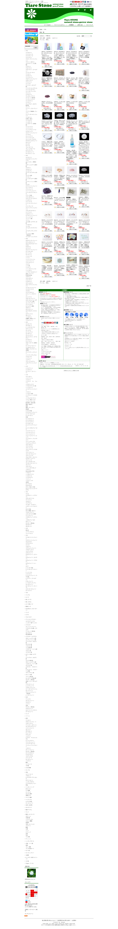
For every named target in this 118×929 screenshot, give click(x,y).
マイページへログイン (59, 24)
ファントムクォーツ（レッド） (31, 436)
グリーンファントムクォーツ (31, 208)
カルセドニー (29, 169)
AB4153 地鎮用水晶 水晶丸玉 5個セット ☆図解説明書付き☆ (47, 79)
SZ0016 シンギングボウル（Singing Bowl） (84, 103)
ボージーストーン (30, 749)
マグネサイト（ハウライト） (31, 496)
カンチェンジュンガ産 (31, 639)
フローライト (29, 466)
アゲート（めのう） (30, 62)
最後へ (47, 39)
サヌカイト (28, 246)
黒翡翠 (27, 409)
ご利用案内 (71, 24)
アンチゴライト (29, 100)
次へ (44, 39)
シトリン (28, 257)
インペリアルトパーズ (31, 129)
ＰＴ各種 (28, 790)
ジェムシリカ (29, 256)
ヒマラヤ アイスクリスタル (31, 738)
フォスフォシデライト (31, 443)
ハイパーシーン (29, 378)
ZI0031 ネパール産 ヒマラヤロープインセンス (47, 177)
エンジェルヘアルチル (31, 139)
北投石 (27, 482)
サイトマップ (89, 24)
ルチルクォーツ (29, 552)
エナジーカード (29, 774)
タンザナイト (29, 333)
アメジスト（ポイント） (31, 725)
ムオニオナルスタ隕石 (31, 513)
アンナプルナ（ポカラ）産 (31, 642)
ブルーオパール (29, 147)
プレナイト (28, 464)
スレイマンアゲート (30, 303)
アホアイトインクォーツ (31, 78)
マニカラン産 (29, 652)
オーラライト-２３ (30, 153)
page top (89, 285)
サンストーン (29, 254)
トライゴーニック (30, 684)
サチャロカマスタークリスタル (31, 244)
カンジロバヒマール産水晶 (31, 179)
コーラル (28, 226)
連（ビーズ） (29, 599)
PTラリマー (28, 789)
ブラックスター (29, 446)
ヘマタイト (28, 472)
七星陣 (27, 855)
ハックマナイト (29, 387)
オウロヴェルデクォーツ (31, 140)
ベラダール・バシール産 (31, 649)
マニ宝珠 (28, 836)
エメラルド (28, 134)
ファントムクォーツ (30, 434)
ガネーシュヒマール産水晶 (31, 165)
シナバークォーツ (30, 261)
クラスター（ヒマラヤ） (31, 636)
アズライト (28, 66)
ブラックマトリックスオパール (31, 450)
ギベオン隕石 (29, 793)
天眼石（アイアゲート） (31, 349)
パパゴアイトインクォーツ (31, 389)
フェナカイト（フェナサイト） (31, 439)
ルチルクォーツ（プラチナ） (31, 561)
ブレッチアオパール (30, 461)
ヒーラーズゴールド (30, 414)
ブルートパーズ (29, 455)
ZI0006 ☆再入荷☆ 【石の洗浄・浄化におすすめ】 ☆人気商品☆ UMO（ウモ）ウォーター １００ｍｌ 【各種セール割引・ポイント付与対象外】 (72, 154)
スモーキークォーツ (30, 298)
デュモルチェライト (30, 347)
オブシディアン (29, 150)
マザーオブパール (30, 498)
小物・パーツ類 (29, 843)
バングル (28, 595)
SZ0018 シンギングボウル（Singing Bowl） (59, 103)
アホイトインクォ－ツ (31, 721)
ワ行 (27, 592)
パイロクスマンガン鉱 (31, 385)
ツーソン (28, 716)
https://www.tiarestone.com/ (48, 365)
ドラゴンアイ (29, 356)
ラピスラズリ (29, 541)
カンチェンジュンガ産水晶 (31, 182)
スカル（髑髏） (29, 821)
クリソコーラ (29, 201)
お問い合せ (80, 24)
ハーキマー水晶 (29, 393)
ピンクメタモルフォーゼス (31, 428)
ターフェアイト (29, 332)
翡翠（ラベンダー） (30, 407)
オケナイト (28, 142)
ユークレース (29, 764)
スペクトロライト (30, 292)
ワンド (27, 812)
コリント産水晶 (29, 676)
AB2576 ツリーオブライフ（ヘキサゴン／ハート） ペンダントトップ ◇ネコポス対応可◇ (84, 222)
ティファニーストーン (31, 345)
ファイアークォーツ (30, 430)
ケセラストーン (29, 213)
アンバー (28, 106)
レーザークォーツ (30, 695)
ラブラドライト (29, 543)
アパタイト (28, 74)
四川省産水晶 (29, 634)
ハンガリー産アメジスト (31, 622)
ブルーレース (29, 460)
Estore (63, 922)
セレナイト (28, 315)
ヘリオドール (29, 475)
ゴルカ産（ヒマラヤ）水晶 (31, 222)
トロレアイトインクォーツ (31, 363)
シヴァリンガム (29, 819)
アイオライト (29, 52)
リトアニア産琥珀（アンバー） (31, 112)
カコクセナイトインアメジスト (31, 159)
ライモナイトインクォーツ (31, 538)
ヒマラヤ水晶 (29, 410)
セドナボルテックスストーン (31, 311)
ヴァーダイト (29, 376)
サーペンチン (29, 253)
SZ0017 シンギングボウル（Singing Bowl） (71, 103)
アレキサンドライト (30, 96)
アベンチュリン (29, 77)
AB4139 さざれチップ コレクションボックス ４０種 (60, 79)
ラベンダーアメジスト (31, 91)
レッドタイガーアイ (30, 327)
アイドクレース (29, 54)
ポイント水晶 (29, 674)
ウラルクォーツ (29, 320)
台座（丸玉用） (29, 805)
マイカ (27, 493)
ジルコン (28, 264)
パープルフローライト (31, 398)
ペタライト (28, 469)
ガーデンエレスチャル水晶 (31, 173)
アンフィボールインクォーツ (31, 115)
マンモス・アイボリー (31, 504)
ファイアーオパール (30, 743)
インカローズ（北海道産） (31, 124)
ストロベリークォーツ (31, 287)
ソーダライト (29, 317)
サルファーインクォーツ (31, 249)
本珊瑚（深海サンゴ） (31, 318)
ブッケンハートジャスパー (31, 746)
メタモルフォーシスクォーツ (31, 517)
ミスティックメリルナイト (31, 507)
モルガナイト (29, 524)
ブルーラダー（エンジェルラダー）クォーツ (31, 457)
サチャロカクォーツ (30, 242)
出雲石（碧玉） (29, 118)
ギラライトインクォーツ (31, 186)
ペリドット (28, 479)
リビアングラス (29, 551)
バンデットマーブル (30, 401)
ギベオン (28, 184)
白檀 (27, 417)
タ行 (27, 322)
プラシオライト (29, 444)
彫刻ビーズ (28, 606)
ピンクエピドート (30, 418)
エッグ (27, 713)
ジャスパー (28, 267)
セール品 (28, 850)
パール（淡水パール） (31, 399)
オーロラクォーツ (30, 152)
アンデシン (28, 102)
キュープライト (29, 187)
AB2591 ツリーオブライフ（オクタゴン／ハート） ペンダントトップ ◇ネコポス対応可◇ (47, 222)
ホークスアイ (29, 483)
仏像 (27, 829)
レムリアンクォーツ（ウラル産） (31, 576)
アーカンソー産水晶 (30, 97)
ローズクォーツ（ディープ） (31, 586)
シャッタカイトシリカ (31, 268)
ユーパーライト (29, 533)
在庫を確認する (47, 84)
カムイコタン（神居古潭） (31, 162)
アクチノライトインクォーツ (31, 59)
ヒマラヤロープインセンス (31, 778)
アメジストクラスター (31, 619)
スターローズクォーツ (31, 589)
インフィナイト (29, 128)
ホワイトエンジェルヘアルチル (31, 489)
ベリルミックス (29, 480)
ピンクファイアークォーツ (31, 425)
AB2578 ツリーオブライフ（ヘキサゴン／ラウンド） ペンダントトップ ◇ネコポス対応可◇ (59, 222)
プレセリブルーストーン (31, 463)
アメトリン (28, 93)
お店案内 (74, 920)
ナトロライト (29, 369)
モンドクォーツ (29, 690)
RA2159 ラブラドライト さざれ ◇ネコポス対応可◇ (84, 177)
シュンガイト (29, 270)
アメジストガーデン (30, 89)
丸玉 (27, 697)
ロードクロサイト (30, 753)
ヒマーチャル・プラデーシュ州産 (31, 670)
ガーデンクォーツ (30, 700)
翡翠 (27, 406)
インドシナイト (29, 126)
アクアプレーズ (29, 55)
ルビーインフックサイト (31, 710)
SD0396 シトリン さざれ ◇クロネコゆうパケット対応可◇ (84, 122)
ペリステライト (29, 477)
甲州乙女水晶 (29, 275)
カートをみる (47, 24)
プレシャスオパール (30, 148)
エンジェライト (29, 136)
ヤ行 (27, 528)
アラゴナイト (29, 94)
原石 (27, 718)
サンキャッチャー (30, 852)
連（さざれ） (29, 601)
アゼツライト (29, 68)
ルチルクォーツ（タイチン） (31, 558)
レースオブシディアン (31, 582)
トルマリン (28, 359)
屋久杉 (27, 530)
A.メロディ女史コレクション (31, 858)
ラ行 (27, 535)
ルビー (27, 566)
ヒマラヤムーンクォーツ (31, 412)
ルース (27, 597)
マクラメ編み (29, 797)
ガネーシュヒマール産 (31, 638)
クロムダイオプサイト (31, 210)
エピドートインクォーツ (31, 132)
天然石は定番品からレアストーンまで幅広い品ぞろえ (36, 2)
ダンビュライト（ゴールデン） (31, 337)
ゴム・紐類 (28, 847)
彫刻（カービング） (30, 814)
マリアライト (29, 503)
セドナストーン (29, 309)
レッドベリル (29, 572)
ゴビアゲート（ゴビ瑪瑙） (31, 64)
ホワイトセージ (29, 780)
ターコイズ (28, 330)
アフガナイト (29, 75)
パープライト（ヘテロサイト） (31, 396)
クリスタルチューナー (31, 783)
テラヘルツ (28, 734)
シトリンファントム (30, 259)
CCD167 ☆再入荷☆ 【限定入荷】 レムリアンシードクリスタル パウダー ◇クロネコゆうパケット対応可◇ (59, 144)
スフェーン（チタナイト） (31, 294)
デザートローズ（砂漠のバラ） (31, 343)
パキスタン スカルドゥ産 (31, 667)
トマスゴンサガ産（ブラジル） (31, 629)
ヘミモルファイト (30, 474)
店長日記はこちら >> (30, 879)
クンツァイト (29, 212)
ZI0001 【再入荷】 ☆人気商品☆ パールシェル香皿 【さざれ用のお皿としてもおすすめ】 (47, 268)
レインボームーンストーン (31, 570)
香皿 (27, 845)
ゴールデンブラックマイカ (31, 231)
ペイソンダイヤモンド (31, 467)
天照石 (27, 350)
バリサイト (28, 392)
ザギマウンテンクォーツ (31, 240)
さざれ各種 (28, 767)
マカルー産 (28, 650)
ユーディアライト (30, 531)
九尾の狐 (28, 817)
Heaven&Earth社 (30, 471)
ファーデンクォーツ (30, 432)
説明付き (42, 35)
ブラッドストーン (30, 452)
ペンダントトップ (30, 787)
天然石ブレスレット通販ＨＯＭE (71, 370)
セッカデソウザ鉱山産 (31, 678)
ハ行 (27, 374)
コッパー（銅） (29, 218)
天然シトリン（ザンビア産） (31, 682)
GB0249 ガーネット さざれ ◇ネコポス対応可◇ (47, 103)
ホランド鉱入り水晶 (30, 487)
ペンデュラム (29, 799)
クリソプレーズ (29, 206)
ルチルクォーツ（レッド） (31, 564)
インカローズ (29, 122)
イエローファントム (30, 687)
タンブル (28, 770)
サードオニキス (29, 251)
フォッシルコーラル (30, 441)
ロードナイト (29, 590)
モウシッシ (28, 521)
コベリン (28, 220)
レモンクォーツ (29, 581)
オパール (28, 145)
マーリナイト (29, 499)
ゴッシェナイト (29, 217)
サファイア (28, 248)
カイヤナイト (29, 157)
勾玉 (27, 835)
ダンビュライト (29, 335)
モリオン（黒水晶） (30, 523)
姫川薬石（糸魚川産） (31, 402)
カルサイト (28, 167)
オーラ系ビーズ (29, 604)
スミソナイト (29, 297)
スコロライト (29, 281)
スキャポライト (29, 278)
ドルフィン (28, 825)
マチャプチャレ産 (30, 672)
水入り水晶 (28, 509)
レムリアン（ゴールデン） (31, 579)
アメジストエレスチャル (31, 88)
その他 (27, 765)
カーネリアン (29, 171)
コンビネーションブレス (31, 236)
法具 (27, 833)
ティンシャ (28, 838)
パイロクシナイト (30, 384)
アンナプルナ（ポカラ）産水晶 (31, 104)
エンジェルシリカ (30, 137)
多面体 (27, 822)
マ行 (27, 491)
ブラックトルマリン (30, 361)
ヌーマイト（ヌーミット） (31, 372)
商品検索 (27, 46)
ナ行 (27, 366)
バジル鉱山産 (29, 647)
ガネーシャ (28, 816)
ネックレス (28, 792)
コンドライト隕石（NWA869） (30, 234)
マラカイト (28, 501)
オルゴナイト (29, 807)
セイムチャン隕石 (30, 306)
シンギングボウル (30, 781)
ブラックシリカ (29, 447)
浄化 (27, 772)
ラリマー (28, 545)
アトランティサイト (30, 72)
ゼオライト (28, 307)
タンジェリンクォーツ (31, 626)
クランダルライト (30, 197)
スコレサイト (29, 279)
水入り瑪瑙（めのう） (31, 510)
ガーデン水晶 (29, 175)
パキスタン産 (29, 646)
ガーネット (28, 177)
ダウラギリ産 (29, 644)
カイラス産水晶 (29, 660)
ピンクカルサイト (30, 420)
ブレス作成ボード (30, 848)
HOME (41, 29)
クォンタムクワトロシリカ (31, 193)
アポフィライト (29, 80)
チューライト (29, 341)
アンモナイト (29, 117)
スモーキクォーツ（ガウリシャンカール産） (31, 300)
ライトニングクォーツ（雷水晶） (31, 693)
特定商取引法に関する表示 (63, 920)
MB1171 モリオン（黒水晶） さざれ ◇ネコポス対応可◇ (71, 79)
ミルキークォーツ (30, 512)
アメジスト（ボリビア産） (31, 86)
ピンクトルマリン (30, 421)
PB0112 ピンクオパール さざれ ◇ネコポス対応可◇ (71, 177)
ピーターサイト (29, 415)
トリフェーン (29, 358)
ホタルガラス (29, 485)
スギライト (28, 276)
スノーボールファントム (31, 689)
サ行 (27, 238)
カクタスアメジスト (30, 621)
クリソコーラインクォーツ (31, 204)
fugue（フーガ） (30, 863)
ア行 (27, 50)
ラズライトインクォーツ (31, 540)
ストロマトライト (30, 289)
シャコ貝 (28, 265)
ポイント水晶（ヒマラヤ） (31, 655)
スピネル (28, 290)
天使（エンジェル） (30, 824)
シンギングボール (30, 841)
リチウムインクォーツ (31, 548)
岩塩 (27, 785)
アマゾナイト (29, 82)
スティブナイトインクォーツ (31, 285)
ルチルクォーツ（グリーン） (31, 555)
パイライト (28, 379)
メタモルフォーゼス (30, 520)
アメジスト (28, 83)
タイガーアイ (29, 324)
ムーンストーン (29, 515)
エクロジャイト (29, 131)
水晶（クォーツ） (30, 273)
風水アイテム (29, 809)
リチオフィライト (30, 549)
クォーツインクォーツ (31, 190)
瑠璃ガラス (28, 795)
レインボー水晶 (29, 567)
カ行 (27, 155)
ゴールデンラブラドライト (31, 228)
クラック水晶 (29, 195)
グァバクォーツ (29, 189)
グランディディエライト (31, 198)
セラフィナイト (29, 313)
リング (27, 612)
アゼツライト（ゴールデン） (31, 70)
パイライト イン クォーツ (31, 382)
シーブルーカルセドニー (31, 272)
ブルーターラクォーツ (31, 454)
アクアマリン (29, 57)
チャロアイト (29, 339)
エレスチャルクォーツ (31, 726)
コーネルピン (29, 224)
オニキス (28, 144)
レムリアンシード (30, 685)
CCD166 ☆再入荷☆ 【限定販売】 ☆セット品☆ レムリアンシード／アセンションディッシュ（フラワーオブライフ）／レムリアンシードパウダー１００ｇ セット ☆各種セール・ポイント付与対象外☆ (84, 147)
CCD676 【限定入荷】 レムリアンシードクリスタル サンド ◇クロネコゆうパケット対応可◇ (48, 144)
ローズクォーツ (29, 584)
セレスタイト (29, 632)
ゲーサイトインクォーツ (31, 215)
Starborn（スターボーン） (31, 609)
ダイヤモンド (29, 325)
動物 (27, 827)
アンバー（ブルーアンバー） (31, 109)
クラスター (28, 624)
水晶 (27, 705)
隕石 (27, 762)
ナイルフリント (29, 368)
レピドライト (29, 573)
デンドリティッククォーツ (31, 352)
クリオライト (29, 200)
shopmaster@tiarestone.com (66, 365)
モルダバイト (29, 526)
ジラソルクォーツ (30, 262)
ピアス (27, 614)
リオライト (28, 546)
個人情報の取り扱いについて (49, 920)
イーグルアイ (29, 120)
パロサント (28, 775)
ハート (27, 830)
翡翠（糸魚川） (29, 404)
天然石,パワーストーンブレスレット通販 (34, 1)
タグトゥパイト (29, 328)
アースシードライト (30, 99)
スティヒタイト (29, 283)
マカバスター (29, 617)
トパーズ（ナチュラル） (31, 355)
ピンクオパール (29, 423)
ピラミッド (28, 832)
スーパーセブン (29, 304)
